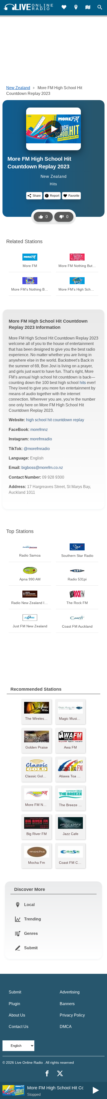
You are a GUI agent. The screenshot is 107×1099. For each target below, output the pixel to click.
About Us (17, 1015)
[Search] (100, 8)
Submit (15, 992)
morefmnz (39, 429)
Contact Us (18, 1026)
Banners (67, 1004)
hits (83, 382)
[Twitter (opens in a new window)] (60, 1073)
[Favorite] (64, 8)
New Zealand (18, 88)
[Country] (88, 8)
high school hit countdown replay (55, 420)
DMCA (66, 1026)
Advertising (70, 992)
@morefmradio (37, 449)
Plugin (14, 1004)
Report (54, 195)
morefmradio (41, 439)
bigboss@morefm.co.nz (42, 467)
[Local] (76, 8)
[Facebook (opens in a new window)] (47, 1073)
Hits (53, 184)
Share (37, 195)
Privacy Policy (72, 1015)
